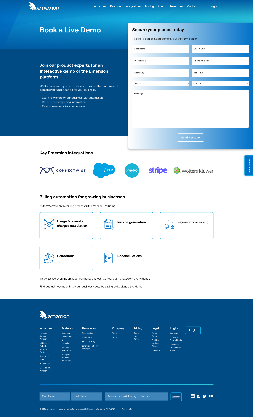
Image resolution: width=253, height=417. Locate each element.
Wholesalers (45, 364)
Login (213, 6)
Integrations (133, 6)
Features (115, 6)
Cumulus (174, 333)
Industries (100, 6)
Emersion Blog (88, 342)
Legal (155, 328)
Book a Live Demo (136, 336)
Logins (174, 328)
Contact (192, 6)
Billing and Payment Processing (66, 358)
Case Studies (87, 333)
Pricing (149, 6)
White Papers (88, 337)
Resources (176, 6)
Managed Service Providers (44, 336)
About (162, 6)
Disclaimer (156, 350)
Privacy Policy (127, 409)
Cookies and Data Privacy (155, 343)
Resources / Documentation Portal (176, 348)
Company (118, 328)
